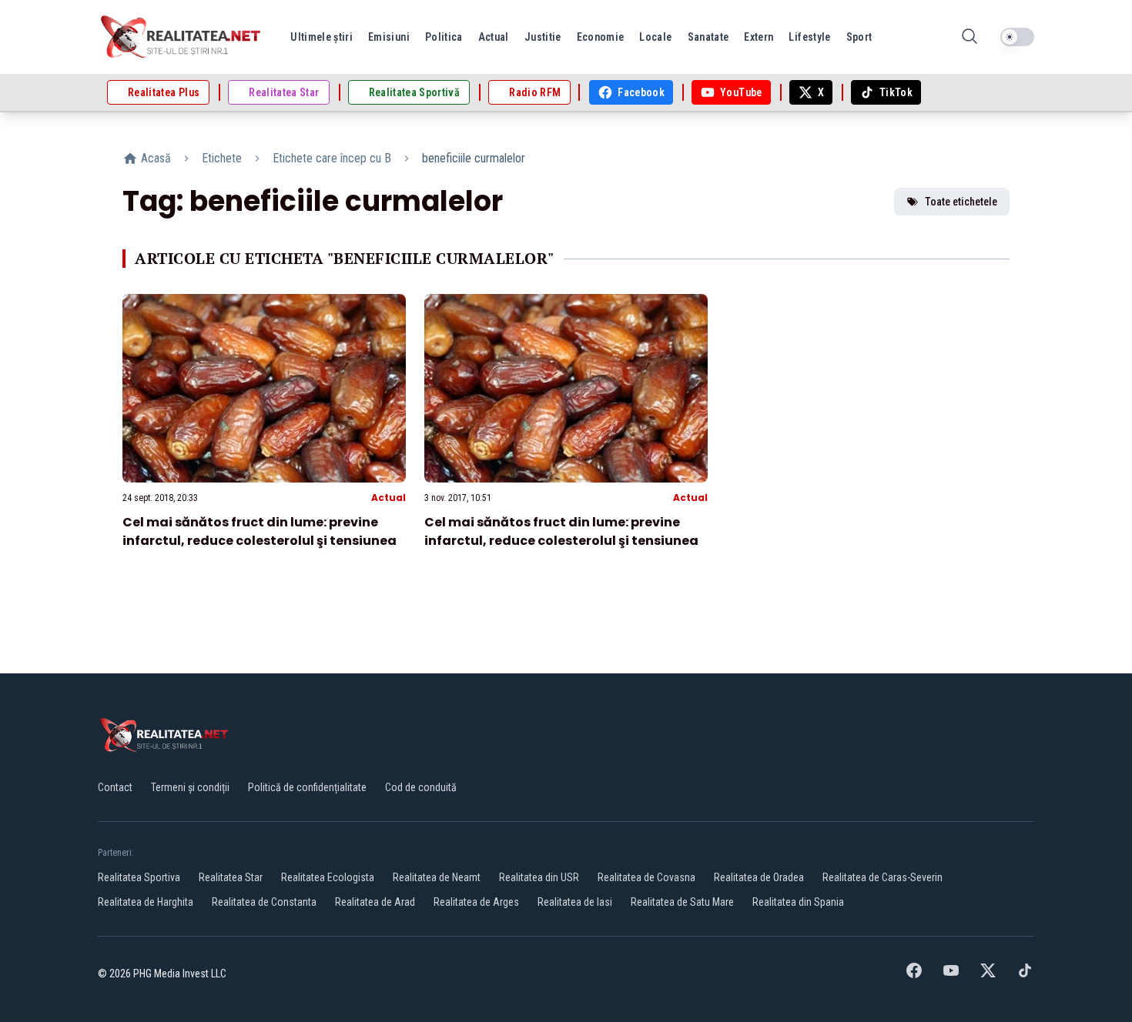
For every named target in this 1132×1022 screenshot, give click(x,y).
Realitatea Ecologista (327, 877)
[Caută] (969, 37)
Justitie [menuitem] (542, 37)
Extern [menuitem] (758, 37)
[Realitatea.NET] (182, 37)
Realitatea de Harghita (145, 902)
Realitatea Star (231, 877)
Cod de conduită (421, 787)
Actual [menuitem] (493, 37)
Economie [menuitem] (601, 37)
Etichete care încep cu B (332, 158)
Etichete (222, 158)
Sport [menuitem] (859, 37)
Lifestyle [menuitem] (809, 37)
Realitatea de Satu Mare (682, 902)
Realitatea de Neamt (437, 877)
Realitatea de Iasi (575, 902)
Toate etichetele (961, 201)
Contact (115, 787)
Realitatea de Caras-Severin (882, 877)
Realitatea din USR (539, 877)
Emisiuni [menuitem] (389, 37)
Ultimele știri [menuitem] (321, 37)
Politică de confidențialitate (307, 787)
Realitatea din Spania (798, 902)
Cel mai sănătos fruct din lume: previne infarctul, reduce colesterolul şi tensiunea (259, 531)
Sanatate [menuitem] (708, 37)
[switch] (1017, 37)
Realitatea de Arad (375, 902)
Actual (388, 497)
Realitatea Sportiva (139, 877)
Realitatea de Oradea (759, 877)
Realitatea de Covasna (646, 877)
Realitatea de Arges (476, 902)
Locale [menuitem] (655, 37)
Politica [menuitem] (444, 37)
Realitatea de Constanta (264, 902)
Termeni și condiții (190, 787)
